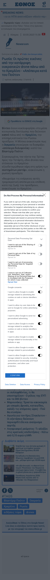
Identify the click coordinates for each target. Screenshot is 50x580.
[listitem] (25, 239)
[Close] (45, 195)
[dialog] (25, 290)
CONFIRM (15, 375)
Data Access (25, 384)
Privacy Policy (39, 384)
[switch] (40, 245)
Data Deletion (10, 384)
